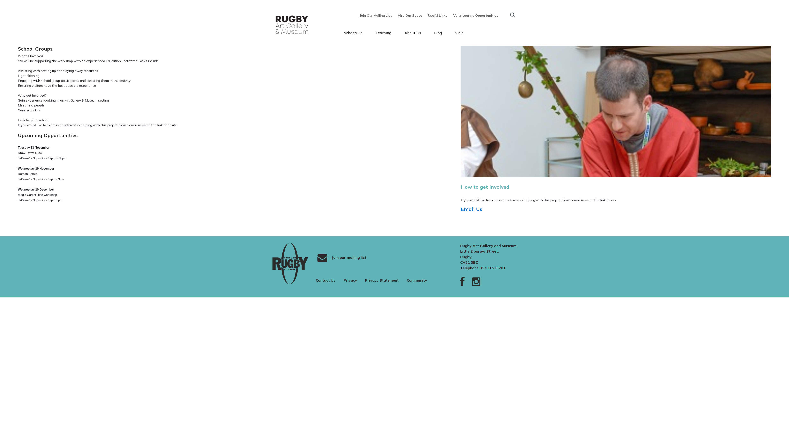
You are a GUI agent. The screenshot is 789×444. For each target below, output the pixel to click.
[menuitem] (377, 15)
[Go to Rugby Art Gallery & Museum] (284, 24)
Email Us (472, 209)
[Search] (513, 15)
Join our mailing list (348, 257)
